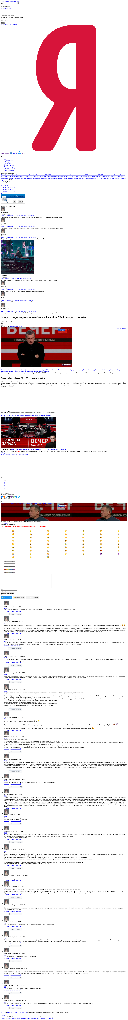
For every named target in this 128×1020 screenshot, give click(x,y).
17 (1, 189)
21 (10, 189)
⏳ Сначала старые (32, 597)
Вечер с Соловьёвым (15, 326)
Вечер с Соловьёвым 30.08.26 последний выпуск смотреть (18, 215)
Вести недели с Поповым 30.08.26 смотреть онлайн (16, 278)
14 (10, 187)
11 (3, 187)
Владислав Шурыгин (16, 371)
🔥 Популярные (6, 597)
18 (4, 189)
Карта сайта (49, 1018)
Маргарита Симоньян (8, 370)
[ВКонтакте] (2, 497)
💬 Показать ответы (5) (15, 752)
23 (14, 189)
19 (6, 189)
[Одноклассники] (4, 497)
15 (12, 187)
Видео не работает (7, 453)
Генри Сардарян (70, 370)
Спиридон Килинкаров (30, 371)
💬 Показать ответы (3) (15, 682)
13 (8, 187)
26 (6, 191)
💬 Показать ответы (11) (15, 787)
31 (1, 193)
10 (1, 187)
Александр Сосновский (95, 370)
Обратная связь (10, 1018)
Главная (3, 1018)
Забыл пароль (13, 24)
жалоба (19, 611)
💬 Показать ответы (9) (15, 946)
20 (8, 189)
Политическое (41, 1018)
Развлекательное (20, 1018)
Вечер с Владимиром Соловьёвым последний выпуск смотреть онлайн (26, 416)
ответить (6, 611)
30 (14, 191)
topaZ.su (3, 1015)
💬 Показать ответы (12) (15, 868)
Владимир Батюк (82, 370)
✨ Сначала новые (19, 597)
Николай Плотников (58, 370)
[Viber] (11, 497)
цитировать (13, 611)
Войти (10, 8)
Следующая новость (21, 454)
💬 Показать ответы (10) (15, 842)
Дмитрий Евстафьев (21, 370)
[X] (9, 497)
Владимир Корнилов (110, 370)
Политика (10, 1012)
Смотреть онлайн (122, 328)
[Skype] (19, 497)
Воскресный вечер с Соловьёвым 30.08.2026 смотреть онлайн (38, 449)
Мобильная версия (30, 1018)
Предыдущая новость (8, 454)
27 (8, 191)
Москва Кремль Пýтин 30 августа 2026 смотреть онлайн (17, 300)
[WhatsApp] (14, 497)
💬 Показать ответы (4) (15, 914)
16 (14, 187)
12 (6, 187)
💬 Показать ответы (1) (15, 614)
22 (12, 189)
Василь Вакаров (44, 371)
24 (1, 191)
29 (12, 191)
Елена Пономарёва (35, 370)
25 (4, 191)
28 (10, 191)
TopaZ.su (3, 1012)
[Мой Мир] (16, 497)
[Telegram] (7, 497)
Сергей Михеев (46, 370)
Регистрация (4, 8)
